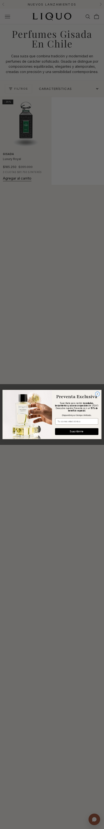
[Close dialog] (97, 394)
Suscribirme (77, 431)
